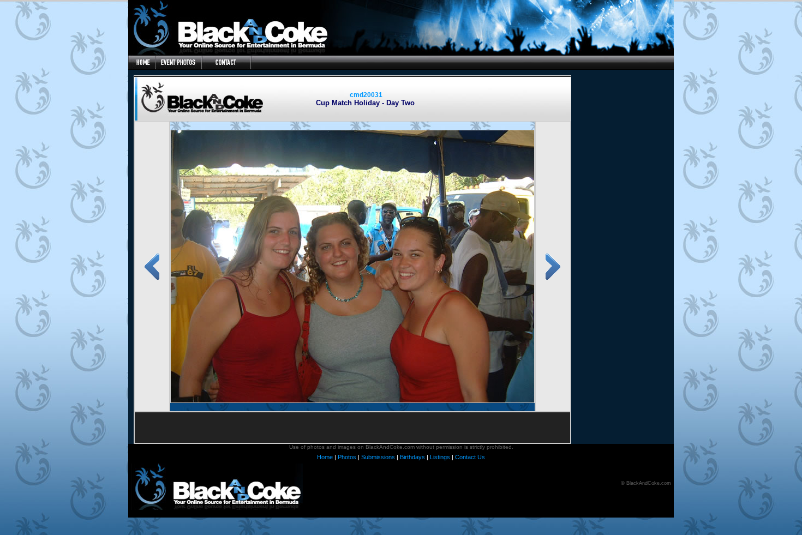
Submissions (378, 457)
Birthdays (412, 457)
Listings (440, 457)
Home (325, 457)
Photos (347, 457)
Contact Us (470, 457)
